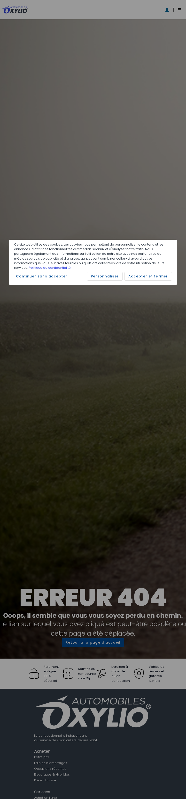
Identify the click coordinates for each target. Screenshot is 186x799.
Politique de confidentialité (50, 268)
